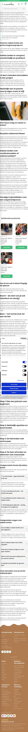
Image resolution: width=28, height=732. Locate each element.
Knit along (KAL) (5, 698)
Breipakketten (4, 694)
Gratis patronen (5, 705)
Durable (16, 691)
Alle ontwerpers (18, 708)
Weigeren (14, 392)
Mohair (3, 670)
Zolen (15, 683)
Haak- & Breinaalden (19, 665)
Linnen (2, 679)
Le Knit (15, 706)
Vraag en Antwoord (19, 728)
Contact (16, 642)
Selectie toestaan (14, 388)
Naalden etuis (17, 678)
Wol (2, 665)
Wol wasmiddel (18, 671)
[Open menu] (2, 4)
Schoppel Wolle (18, 701)
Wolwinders (17, 674)
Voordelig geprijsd (5, 692)
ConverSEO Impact (16, 725)
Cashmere (4, 677)
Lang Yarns (16, 692)
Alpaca (3, 676)
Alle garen (3, 663)
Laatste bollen (5, 691)
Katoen (3, 669)
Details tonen (20, 380)
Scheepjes (16, 689)
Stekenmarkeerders (19, 676)
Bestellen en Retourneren (8, 729)
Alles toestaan (14, 384)
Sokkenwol (4, 674)
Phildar (15, 699)
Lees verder (6, 247)
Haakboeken (4, 703)
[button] (14, 477)
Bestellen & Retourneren (20, 640)
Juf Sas (16, 705)
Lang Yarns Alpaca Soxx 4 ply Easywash (6, 240)
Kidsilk (2, 672)
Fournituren (17, 669)
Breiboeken (4, 701)
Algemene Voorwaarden (20, 638)
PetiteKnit (16, 703)
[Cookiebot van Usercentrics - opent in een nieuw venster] (20, 338)
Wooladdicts (17, 698)
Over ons (3, 635)
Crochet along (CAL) (6, 699)
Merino (3, 667)
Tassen (16, 679)
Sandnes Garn (17, 694)
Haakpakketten (5, 696)
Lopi (15, 696)
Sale (2, 689)
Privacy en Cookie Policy (7, 728)
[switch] (24, 366)
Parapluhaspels (18, 672)
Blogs (2, 636)
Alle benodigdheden (19, 667)
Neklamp (16, 681)
